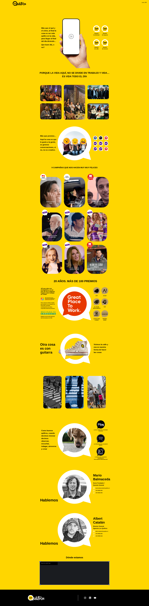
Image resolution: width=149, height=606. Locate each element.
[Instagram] (85, 597)
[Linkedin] (90, 597)
